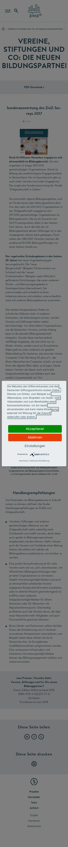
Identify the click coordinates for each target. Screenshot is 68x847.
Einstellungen (35, 446)
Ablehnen (35, 437)
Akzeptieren (35, 429)
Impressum (23, 461)
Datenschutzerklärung (39, 461)
